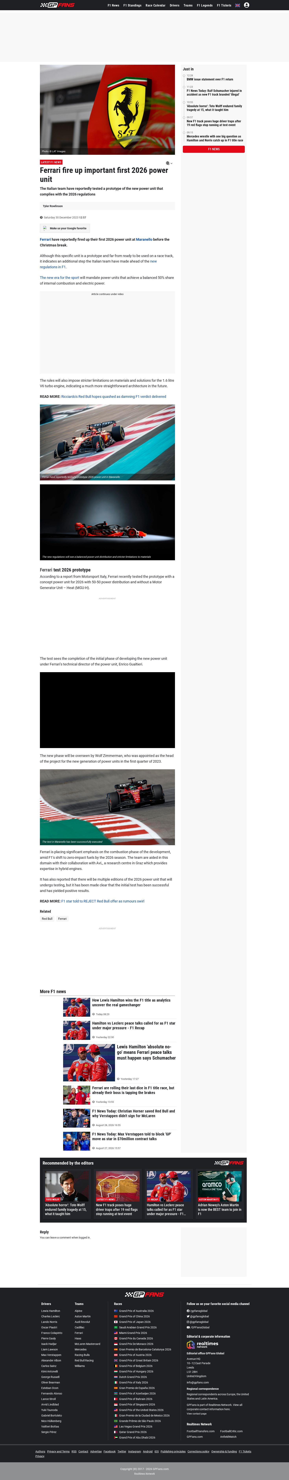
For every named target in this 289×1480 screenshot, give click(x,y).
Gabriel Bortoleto (51, 1415)
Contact (83, 1451)
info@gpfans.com (198, 1382)
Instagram (134, 1451)
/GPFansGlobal (199, 1327)
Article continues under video (107, 294)
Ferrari (45, 239)
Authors (40, 1451)
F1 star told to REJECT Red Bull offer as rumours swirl (102, 901)
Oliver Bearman (50, 1382)
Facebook (110, 1451)
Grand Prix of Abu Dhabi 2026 (137, 1437)
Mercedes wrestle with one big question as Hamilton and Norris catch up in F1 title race (215, 138)
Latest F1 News (51, 162)
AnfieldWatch (228, 1436)
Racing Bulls (82, 1355)
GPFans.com (195, 1436)
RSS (74, 1451)
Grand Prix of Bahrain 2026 (135, 1399)
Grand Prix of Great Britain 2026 (138, 1360)
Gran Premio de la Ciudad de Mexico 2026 (144, 1415)
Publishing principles (173, 1451)
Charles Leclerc (50, 1316)
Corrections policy (198, 1451)
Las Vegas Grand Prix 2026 (135, 1426)
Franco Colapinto (51, 1332)
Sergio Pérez (48, 1432)
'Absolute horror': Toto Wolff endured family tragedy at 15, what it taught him (214, 108)
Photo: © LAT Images (53, 151)
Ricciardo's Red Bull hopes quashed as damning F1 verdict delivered (113, 396)
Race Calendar (156, 5)
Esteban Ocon (49, 1388)
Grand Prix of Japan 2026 (135, 1321)
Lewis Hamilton (50, 1310)
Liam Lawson (49, 1349)
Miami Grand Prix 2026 (133, 1332)
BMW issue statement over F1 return (210, 79)
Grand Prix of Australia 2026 (136, 1310)
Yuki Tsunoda (49, 1410)
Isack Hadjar (49, 1343)
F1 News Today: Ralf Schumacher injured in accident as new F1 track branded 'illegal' (214, 92)
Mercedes (81, 1349)
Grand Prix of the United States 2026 (141, 1410)
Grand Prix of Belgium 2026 (136, 1366)
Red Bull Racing (84, 1360)
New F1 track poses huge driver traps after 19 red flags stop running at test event (214, 123)
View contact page (196, 1413)
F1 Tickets (224, 5)
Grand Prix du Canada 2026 (136, 1338)
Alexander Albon (51, 1360)
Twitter (122, 1451)
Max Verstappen (51, 1355)
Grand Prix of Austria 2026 (135, 1355)
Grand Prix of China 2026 (134, 1316)
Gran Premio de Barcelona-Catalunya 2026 (145, 1349)
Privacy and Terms (58, 1451)
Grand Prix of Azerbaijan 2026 (137, 1393)
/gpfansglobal (198, 1310)
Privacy (39, 1456)
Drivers (174, 5)
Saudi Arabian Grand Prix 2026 (138, 1327)
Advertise (96, 1451)
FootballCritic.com (231, 1431)
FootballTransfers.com (200, 1431)
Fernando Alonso (51, 1393)
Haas (78, 1338)
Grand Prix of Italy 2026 (133, 1382)
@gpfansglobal (199, 1316)
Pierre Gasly (48, 1338)
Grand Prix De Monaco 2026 (136, 1343)
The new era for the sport (59, 278)
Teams (188, 5)
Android (148, 1451)
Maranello (144, 239)
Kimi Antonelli (49, 1371)
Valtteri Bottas (50, 1426)
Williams (80, 1366)
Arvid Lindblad (50, 1404)
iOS (157, 1451)
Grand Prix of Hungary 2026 (136, 1371)
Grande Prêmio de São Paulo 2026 (140, 1421)
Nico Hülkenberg (51, 1421)
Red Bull (47, 919)
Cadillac (79, 1327)
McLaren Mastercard (87, 1343)
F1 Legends (205, 5)
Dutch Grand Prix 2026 (133, 1377)
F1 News (113, 5)
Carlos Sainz (48, 1366)
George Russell (50, 1377)
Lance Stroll (48, 1399)
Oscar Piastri (49, 1327)
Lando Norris (49, 1321)
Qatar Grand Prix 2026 (133, 1432)
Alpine (78, 1310)
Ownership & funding (224, 1451)
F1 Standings (132, 5)
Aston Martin (83, 1316)
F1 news (214, 149)
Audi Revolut (82, 1321)
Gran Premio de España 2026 (137, 1388)
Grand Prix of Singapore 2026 (137, 1404)
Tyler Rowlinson (53, 206)
